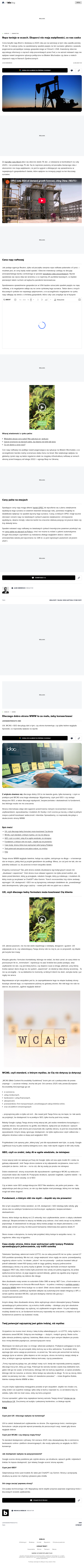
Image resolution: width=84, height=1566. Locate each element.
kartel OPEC (38, 508)
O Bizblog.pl (22, 1542)
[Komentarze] (71, 70)
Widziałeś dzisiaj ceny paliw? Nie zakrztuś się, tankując (26, 439)
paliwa (59, 600)
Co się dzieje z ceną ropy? (14, 445)
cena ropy (53, 600)
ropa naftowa (68, 600)
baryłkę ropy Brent (13, 162)
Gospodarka (31, 1549)
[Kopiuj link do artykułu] (79, 70)
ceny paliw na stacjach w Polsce (19, 532)
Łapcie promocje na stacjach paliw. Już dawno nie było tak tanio (30, 442)
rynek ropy (78, 600)
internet (79, 1525)
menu (78, 2)
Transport (47, 1549)
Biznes (39, 1549)
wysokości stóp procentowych (55, 274)
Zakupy (54, 1549)
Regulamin (47, 1542)
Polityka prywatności (59, 1542)
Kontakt (39, 1542)
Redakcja (31, 1542)
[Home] (10, 3)
